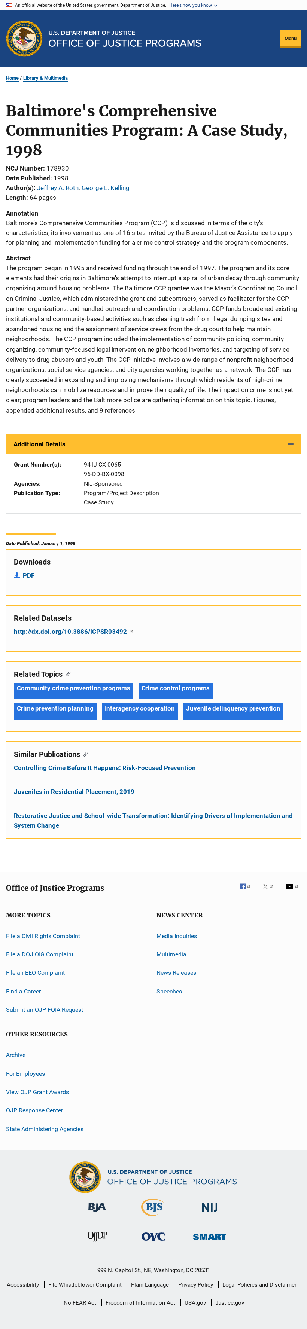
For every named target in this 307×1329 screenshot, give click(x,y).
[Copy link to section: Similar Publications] (84, 753)
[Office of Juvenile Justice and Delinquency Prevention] (97, 1243)
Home (12, 78)
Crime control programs (176, 688)
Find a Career (23, 991)
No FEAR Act (80, 1302)
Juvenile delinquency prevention (233, 708)
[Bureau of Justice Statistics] (153, 1217)
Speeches (169, 991)
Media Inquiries (176, 935)
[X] (270, 891)
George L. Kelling (106, 188)
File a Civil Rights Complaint (43, 935)
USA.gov (195, 1302)
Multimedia (171, 954)
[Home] (125, 39)
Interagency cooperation (140, 708)
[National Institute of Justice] (209, 1213)
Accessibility (23, 1284)
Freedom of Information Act (140, 1302)
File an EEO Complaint (35, 972)
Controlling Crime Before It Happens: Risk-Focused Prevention (105, 768)
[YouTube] (293, 891)
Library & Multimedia (45, 78)
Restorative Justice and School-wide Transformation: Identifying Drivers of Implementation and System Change (153, 820)
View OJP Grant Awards (37, 1092)
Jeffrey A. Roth (58, 188)
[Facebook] (248, 891)
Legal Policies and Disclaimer (259, 1284)
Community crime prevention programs (73, 688)
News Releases (176, 972)
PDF (28, 575)
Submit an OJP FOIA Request (44, 1009)
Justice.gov (229, 1302)
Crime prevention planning (55, 708)
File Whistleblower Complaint (85, 1284)
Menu (291, 38)
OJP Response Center (34, 1110)
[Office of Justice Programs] (24, 38)
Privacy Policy (195, 1284)
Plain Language (150, 1284)
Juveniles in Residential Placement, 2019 (74, 791)
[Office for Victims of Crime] (153, 1242)
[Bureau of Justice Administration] (97, 1213)
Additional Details (39, 444)
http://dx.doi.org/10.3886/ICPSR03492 (71, 631)
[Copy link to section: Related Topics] (66, 673)
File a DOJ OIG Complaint (39, 954)
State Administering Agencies (44, 1129)
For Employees (25, 1073)
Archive (15, 1054)
